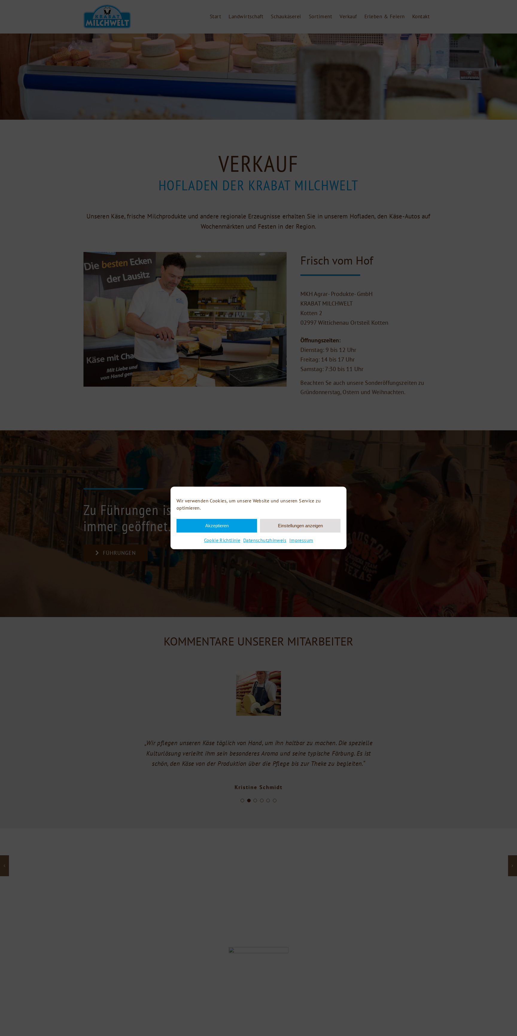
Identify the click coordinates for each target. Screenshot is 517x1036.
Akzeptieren (217, 525)
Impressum (301, 540)
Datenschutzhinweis (264, 540)
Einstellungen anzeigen (300, 525)
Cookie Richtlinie (222, 540)
